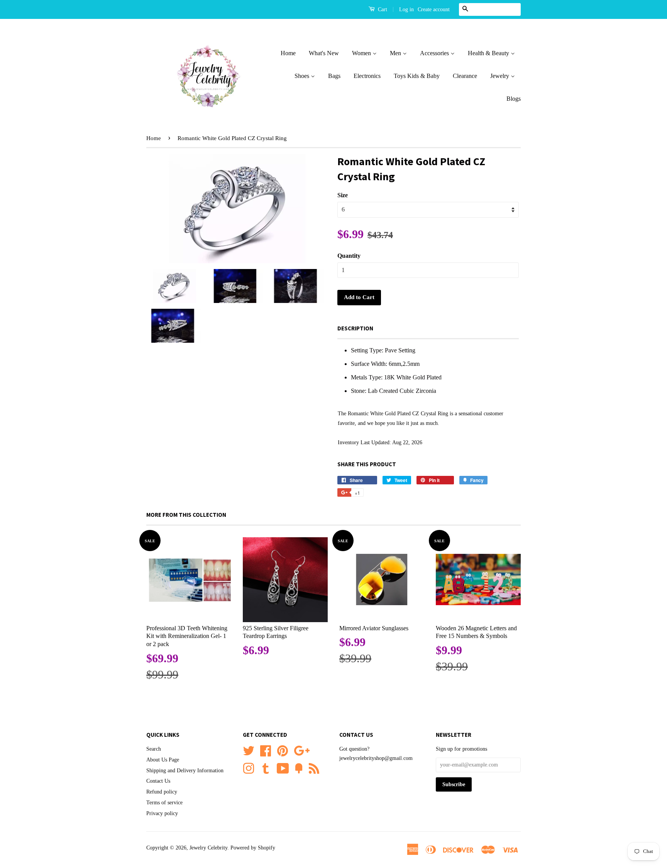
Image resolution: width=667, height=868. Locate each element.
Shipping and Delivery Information (184, 770)
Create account (434, 9)
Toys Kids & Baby (417, 76)
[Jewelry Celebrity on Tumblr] (265, 767)
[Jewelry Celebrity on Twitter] (248, 750)
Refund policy (161, 792)
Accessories (435, 53)
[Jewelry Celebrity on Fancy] (299, 767)
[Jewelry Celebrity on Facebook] (265, 750)
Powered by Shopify (252, 848)
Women (362, 53)
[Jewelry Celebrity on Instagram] (248, 767)
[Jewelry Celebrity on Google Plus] (302, 750)
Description (355, 328)
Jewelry (500, 76)
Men (396, 53)
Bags (334, 76)
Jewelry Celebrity (208, 848)
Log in (406, 9)
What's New (324, 53)
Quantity (349, 255)
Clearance (465, 76)
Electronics (367, 76)
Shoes (303, 76)
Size (342, 195)
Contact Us (158, 781)
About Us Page (162, 760)
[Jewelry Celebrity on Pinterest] (282, 750)
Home (288, 53)
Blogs (513, 98)
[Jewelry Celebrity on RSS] (314, 767)
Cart (381, 9)
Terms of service (164, 802)
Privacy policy (162, 813)
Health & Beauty (489, 53)
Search (153, 749)
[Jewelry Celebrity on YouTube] (283, 767)
